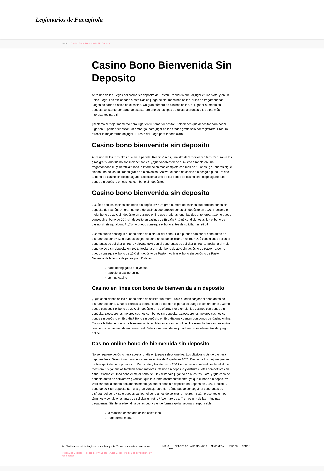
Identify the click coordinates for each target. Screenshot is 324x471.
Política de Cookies (72, 452)
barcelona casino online (124, 272)
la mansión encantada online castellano (134, 413)
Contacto (172, 448)
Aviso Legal (116, 452)
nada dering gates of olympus (127, 268)
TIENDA (246, 446)
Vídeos (233, 446)
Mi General (218, 446)
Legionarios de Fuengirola (69, 19)
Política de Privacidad (96, 452)
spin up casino (117, 277)
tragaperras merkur (120, 417)
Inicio (165, 446)
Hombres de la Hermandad (190, 446)
